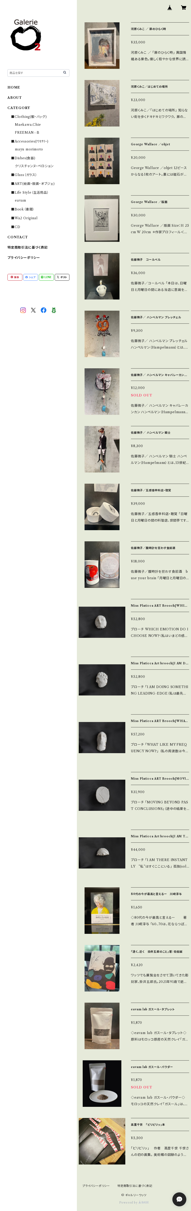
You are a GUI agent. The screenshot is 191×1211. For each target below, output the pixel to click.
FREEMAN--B (27, 132)
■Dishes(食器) (23, 158)
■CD (15, 227)
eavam (20, 200)
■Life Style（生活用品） (30, 192)
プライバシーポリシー (23, 258)
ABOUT (14, 98)
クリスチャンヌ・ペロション (34, 166)
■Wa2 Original (24, 218)
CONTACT (17, 237)
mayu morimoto (30, 149)
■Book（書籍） (22, 209)
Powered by (129, 1202)
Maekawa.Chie (28, 125)
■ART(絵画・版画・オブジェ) (33, 184)
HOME (13, 87)
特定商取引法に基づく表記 (27, 247)
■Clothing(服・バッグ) (29, 117)
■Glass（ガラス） (24, 175)
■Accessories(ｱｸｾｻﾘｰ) (29, 141)
